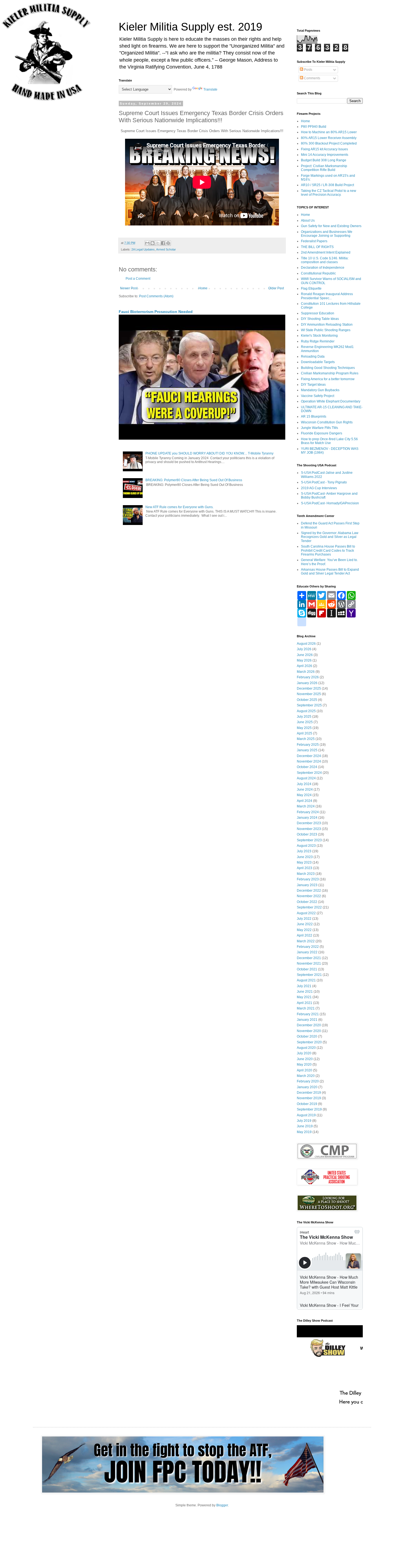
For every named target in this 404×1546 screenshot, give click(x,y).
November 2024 (309, 761)
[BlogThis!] (152, 243)
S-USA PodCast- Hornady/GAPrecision (330, 503)
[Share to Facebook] (163, 243)
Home (202, 288)
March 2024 (306, 806)
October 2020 (307, 1036)
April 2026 (304, 666)
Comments (311, 78)
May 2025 (304, 728)
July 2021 (304, 986)
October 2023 (307, 834)
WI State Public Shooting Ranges (325, 330)
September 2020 (309, 1042)
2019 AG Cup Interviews (319, 488)
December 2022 (309, 890)
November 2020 (309, 1031)
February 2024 (308, 812)
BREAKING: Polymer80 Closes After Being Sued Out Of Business (193, 480)
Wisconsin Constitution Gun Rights (327, 422)
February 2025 (308, 745)
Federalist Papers (314, 241)
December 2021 (309, 958)
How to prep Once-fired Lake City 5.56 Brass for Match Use (329, 441)
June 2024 (305, 789)
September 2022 (309, 907)
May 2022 (304, 930)
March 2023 (306, 874)
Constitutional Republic (318, 273)
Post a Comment (138, 279)
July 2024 (304, 784)
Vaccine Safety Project (317, 396)
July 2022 (304, 919)
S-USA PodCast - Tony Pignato (324, 482)
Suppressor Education (317, 313)
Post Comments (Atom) (156, 296)
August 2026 (306, 644)
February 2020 (308, 1081)
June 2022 (305, 924)
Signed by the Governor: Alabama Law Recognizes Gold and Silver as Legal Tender (329, 537)
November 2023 (309, 829)
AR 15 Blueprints (313, 416)
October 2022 (307, 902)
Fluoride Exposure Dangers (321, 433)
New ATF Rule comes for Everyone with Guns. (179, 507)
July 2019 (304, 1121)
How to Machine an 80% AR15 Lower (329, 132)
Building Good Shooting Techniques (328, 368)
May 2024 (304, 795)
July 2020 (304, 1053)
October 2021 (307, 969)
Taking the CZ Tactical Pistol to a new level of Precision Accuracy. (328, 193)
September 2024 (309, 773)
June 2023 (305, 857)
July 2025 (304, 716)
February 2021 (308, 1014)
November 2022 (309, 896)
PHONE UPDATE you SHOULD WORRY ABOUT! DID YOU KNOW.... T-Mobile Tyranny (209, 453)
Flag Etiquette (311, 288)
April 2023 (304, 868)
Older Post (276, 288)
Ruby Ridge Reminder (317, 341)
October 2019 (307, 1104)
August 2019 (306, 1115)
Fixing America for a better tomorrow (328, 379)
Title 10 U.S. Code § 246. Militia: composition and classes (324, 260)
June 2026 (305, 655)
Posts (307, 70)
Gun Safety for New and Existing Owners (331, 226)
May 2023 (304, 862)
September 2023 (309, 840)
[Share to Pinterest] (168, 243)
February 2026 (308, 677)
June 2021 (305, 992)
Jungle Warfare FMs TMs (319, 428)
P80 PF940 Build (313, 127)
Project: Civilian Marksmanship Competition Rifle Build (324, 168)
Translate (210, 89)
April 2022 (304, 935)
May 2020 (304, 1064)
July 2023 (304, 851)
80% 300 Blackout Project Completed (329, 143)
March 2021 (306, 1008)
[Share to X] (158, 243)
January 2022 (307, 952)
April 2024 (304, 801)
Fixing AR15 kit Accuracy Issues (324, 149)
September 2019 (309, 1109)
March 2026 (306, 672)
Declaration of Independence (322, 268)
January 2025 (307, 750)
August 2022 (306, 913)
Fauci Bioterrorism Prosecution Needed (156, 311)
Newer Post (128, 288)
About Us (308, 220)
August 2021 (306, 980)
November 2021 (309, 963)
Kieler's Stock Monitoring (319, 335)
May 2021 (304, 997)
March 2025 (306, 739)
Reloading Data (313, 356)
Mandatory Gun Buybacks (320, 390)
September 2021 (309, 975)
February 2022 (308, 947)
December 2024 (309, 756)
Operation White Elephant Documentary (330, 401)
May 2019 (304, 1132)
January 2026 (307, 683)
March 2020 (306, 1076)
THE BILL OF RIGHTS (317, 247)
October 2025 (307, 700)
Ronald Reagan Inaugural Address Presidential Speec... (327, 296)
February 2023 (308, 879)
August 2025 (306, 711)
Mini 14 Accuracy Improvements (324, 155)
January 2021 (307, 1020)
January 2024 (307, 818)
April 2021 (304, 1003)
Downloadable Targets (318, 362)
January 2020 (307, 1087)
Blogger (222, 1505)
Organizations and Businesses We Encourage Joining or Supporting (326, 234)
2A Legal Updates (143, 249)
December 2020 (309, 1025)
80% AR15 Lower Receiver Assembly (328, 138)
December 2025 (309, 688)
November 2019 (309, 1098)
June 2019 (305, 1126)
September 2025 (309, 705)
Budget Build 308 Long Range (323, 160)
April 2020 (304, 1070)
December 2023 (309, 823)
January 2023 (307, 885)
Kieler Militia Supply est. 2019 (190, 27)
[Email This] (147, 243)
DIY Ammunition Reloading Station (327, 324)
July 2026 (304, 649)
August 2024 (306, 778)
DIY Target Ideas (313, 384)
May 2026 (304, 660)
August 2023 (306, 846)
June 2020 (305, 1059)
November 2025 (309, 694)
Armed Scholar (166, 249)
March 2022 (306, 941)
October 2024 (307, 767)
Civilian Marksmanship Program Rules (329, 373)
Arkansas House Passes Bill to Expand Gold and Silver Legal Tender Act (330, 571)
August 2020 (306, 1048)
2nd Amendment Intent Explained (325, 252)
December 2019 (309, 1093)
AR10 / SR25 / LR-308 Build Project (327, 185)
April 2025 (304, 733)
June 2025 (305, 722)
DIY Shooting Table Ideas (320, 319)
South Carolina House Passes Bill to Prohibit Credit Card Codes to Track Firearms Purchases (328, 550)
